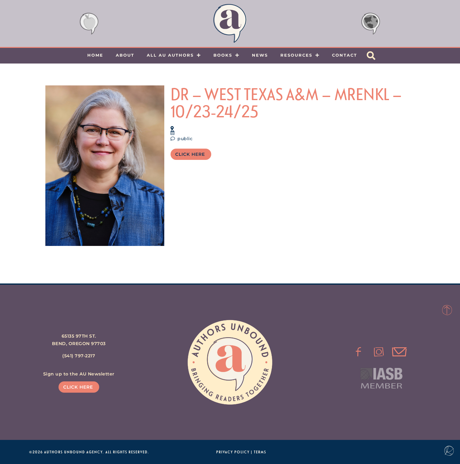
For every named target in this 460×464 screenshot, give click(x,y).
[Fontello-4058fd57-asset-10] (399, 352)
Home (95, 55)
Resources (296, 55)
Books (222, 55)
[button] (371, 56)
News (260, 55)
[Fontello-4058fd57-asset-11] (358, 352)
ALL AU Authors (170, 55)
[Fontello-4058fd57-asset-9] (379, 352)
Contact (344, 55)
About (125, 55)
